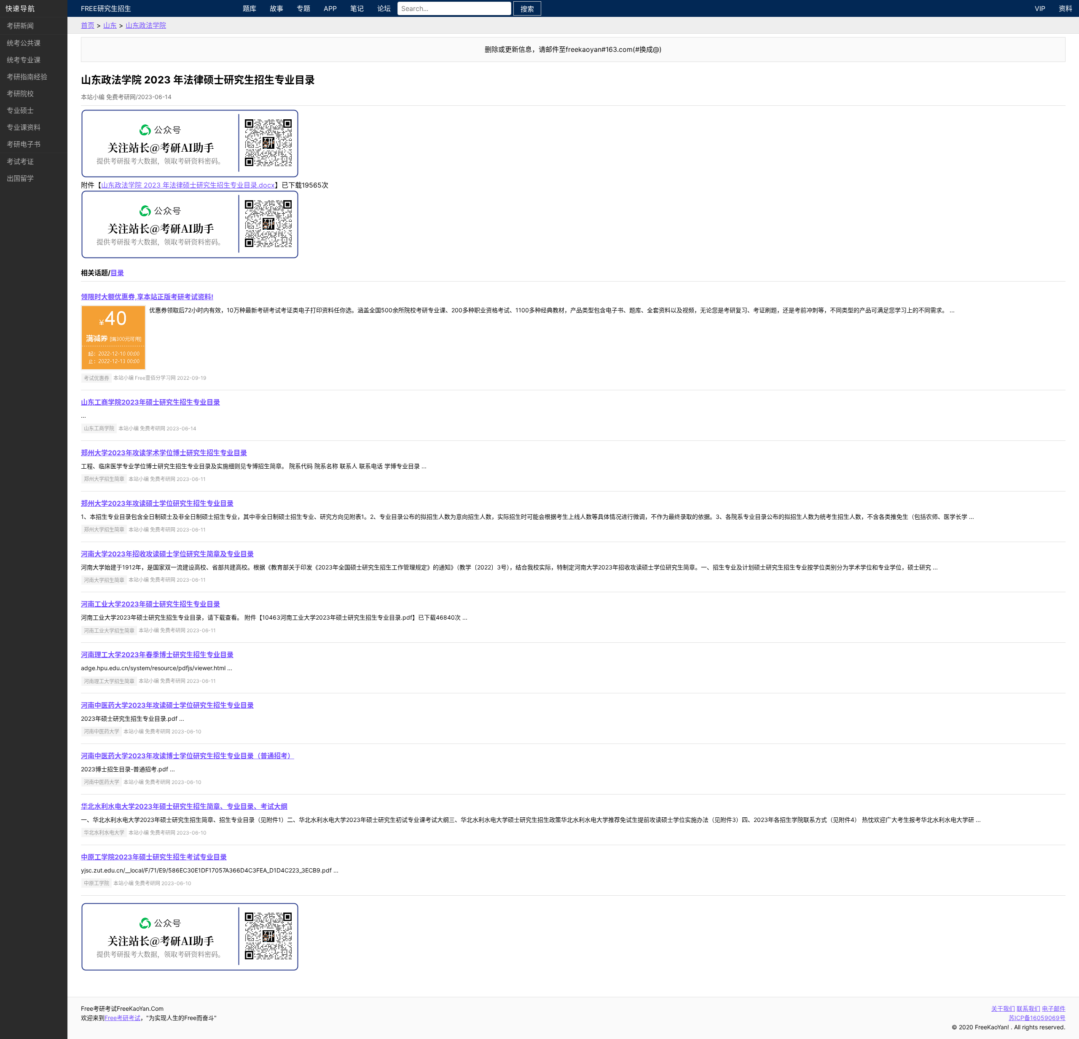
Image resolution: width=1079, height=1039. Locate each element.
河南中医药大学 (101, 731)
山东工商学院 (99, 428)
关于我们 (1003, 1008)
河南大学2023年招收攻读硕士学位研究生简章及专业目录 (167, 554)
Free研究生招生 (106, 8)
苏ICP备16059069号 (1037, 1017)
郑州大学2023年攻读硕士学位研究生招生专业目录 (157, 503)
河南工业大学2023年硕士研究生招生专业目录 (150, 604)
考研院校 (20, 93)
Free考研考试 (122, 1017)
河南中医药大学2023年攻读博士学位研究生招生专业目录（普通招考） (187, 756)
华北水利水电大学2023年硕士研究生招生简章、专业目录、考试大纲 (184, 806)
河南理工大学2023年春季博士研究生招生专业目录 (157, 654)
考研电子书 (23, 144)
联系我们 (1028, 1008)
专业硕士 (20, 110)
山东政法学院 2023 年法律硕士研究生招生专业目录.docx (188, 185)
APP (330, 8)
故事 (276, 8)
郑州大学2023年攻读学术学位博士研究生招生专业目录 (164, 452)
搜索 (527, 9)
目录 (117, 272)
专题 (303, 8)
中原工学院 (96, 883)
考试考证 (20, 161)
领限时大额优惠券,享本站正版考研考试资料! (147, 297)
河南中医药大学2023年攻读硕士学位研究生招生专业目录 (167, 705)
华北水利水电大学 (104, 833)
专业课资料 (23, 127)
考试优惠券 (96, 378)
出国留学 (20, 178)
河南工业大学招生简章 (109, 630)
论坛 (384, 8)
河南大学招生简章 (104, 580)
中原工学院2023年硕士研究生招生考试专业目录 (154, 857)
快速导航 (20, 8)
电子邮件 (1054, 1008)
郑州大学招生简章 (104, 479)
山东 (110, 25)
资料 (1065, 8)
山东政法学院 (146, 25)
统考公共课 (23, 43)
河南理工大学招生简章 (109, 681)
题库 (249, 8)
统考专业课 (23, 60)
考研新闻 (20, 25)
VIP (1040, 8)
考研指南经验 (27, 76)
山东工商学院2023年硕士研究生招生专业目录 (150, 402)
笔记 (357, 8)
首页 (87, 25)
